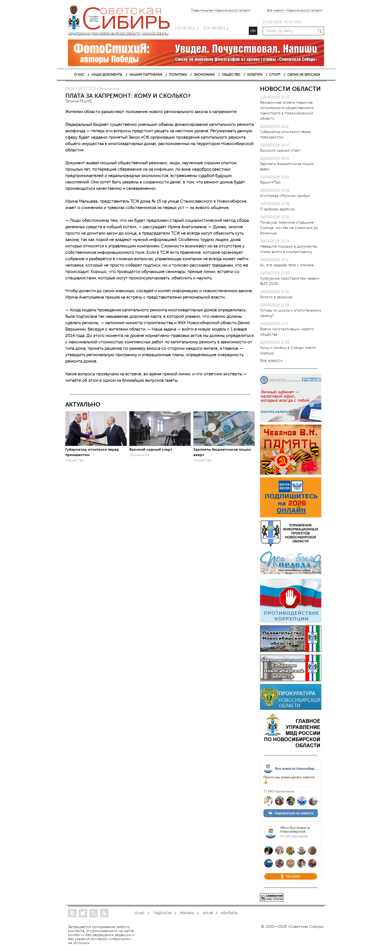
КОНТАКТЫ (229, 913)
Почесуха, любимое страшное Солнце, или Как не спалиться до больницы (289, 227)
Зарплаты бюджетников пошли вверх (222, 452)
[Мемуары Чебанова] (290, 473)
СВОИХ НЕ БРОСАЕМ (303, 74)
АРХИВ (208, 913)
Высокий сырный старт (150, 449)
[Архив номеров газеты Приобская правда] (290, 575)
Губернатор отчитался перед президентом (92, 452)
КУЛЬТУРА (254, 74)
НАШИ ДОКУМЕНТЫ (106, 74)
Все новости (271, 360)
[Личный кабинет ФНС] (290, 421)
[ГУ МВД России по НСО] (290, 747)
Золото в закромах (276, 297)
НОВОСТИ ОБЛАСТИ (290, 89)
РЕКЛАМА (187, 913)
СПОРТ (275, 74)
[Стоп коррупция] (290, 621)
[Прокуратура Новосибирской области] (290, 709)
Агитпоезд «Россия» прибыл (285, 196)
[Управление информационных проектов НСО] (290, 545)
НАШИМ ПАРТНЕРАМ (145, 74)
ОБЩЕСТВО (231, 74)
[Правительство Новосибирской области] (290, 651)
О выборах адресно (277, 209)
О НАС (79, 74)
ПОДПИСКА (162, 913)
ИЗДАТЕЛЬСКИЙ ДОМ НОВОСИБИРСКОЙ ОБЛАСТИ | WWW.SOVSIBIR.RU (121, 18)
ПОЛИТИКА (178, 74)
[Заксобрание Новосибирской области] (290, 680)
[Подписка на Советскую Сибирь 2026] (290, 516)
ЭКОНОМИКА (204, 74)
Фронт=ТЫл (270, 182)
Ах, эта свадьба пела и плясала (287, 265)
